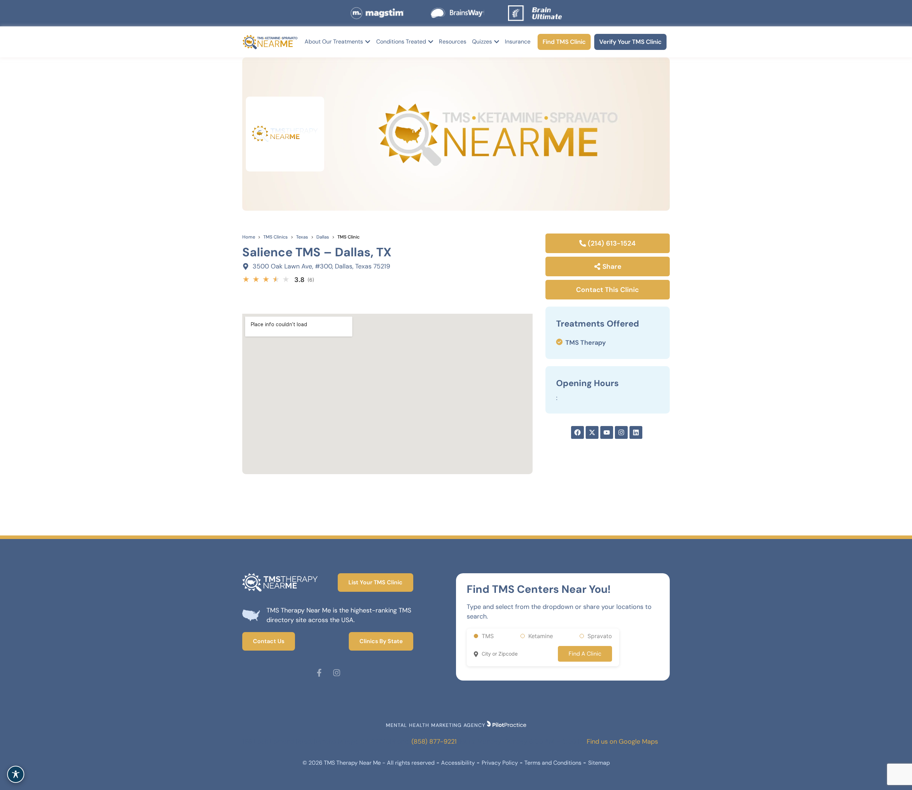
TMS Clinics (275, 237)
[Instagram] (336, 673)
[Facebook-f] (319, 673)
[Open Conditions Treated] (431, 41)
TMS (488, 636)
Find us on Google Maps (622, 741)
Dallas (322, 237)
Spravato (599, 636)
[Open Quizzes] (496, 41)
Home (248, 237)
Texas (302, 237)
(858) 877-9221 (434, 741)
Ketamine (540, 636)
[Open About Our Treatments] (367, 41)
